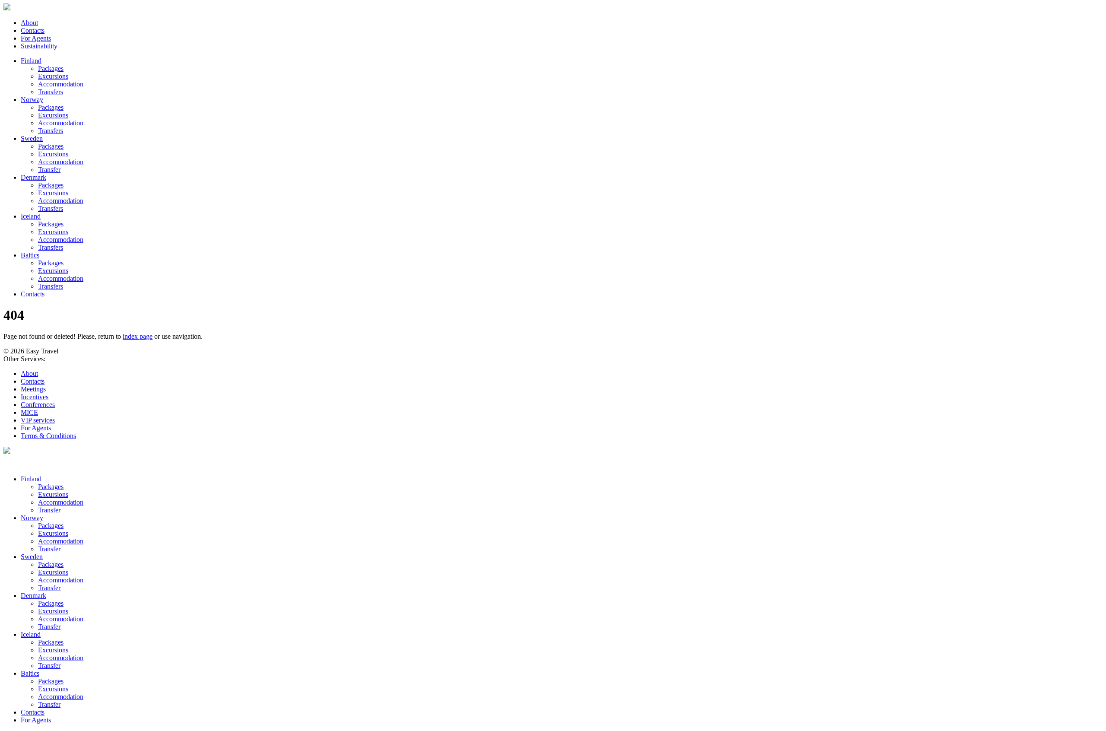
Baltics (30, 255)
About (29, 22)
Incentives (34, 396)
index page (138, 336)
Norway (32, 99)
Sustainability (39, 46)
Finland (31, 60)
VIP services (38, 420)
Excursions (53, 76)
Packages (51, 68)
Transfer (49, 169)
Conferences (38, 404)
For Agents (36, 38)
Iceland (31, 216)
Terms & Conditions (48, 435)
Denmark (33, 177)
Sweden (32, 138)
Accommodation (60, 84)
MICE (29, 412)
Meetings (33, 389)
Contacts (32, 30)
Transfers (50, 91)
